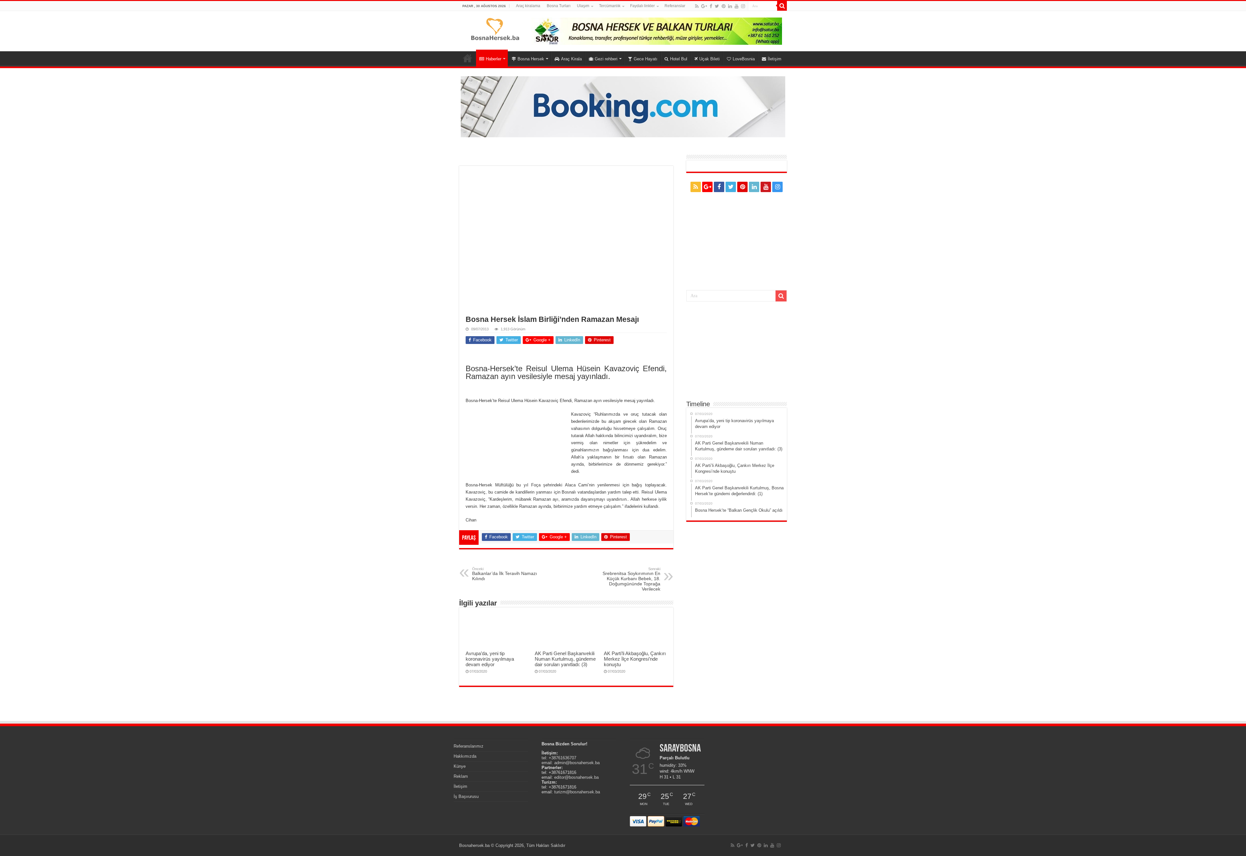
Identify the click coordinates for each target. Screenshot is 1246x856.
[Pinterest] (723, 6)
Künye (460, 766)
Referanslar (675, 6)
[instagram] (743, 6)
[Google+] (704, 6)
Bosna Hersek (531, 58)
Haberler (493, 58)
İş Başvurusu (466, 796)
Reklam (461, 776)
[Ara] (782, 6)
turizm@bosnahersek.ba (577, 791)
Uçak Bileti (709, 58)
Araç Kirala (571, 58)
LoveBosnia (744, 58)
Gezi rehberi (606, 58)
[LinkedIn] (730, 6)
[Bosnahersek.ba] (494, 28)
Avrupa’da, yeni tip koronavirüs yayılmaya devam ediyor (490, 659)
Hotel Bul (678, 58)
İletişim (774, 58)
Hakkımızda (465, 756)
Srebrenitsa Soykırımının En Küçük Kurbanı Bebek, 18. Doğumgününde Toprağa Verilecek (631, 579)
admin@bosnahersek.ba (577, 762)
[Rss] (696, 6)
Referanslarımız (468, 746)
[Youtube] (736, 6)
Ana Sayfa (467, 58)
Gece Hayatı (645, 58)
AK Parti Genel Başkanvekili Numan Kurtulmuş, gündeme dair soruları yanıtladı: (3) (565, 659)
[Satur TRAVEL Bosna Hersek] (656, 30)
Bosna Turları (558, 6)
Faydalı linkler (642, 6)
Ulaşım (583, 6)
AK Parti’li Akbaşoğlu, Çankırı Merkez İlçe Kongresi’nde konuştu (635, 659)
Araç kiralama (528, 6)
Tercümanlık (609, 6)
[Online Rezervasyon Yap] (623, 106)
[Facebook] (711, 6)
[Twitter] (717, 6)
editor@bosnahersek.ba (576, 777)
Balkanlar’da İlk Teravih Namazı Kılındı (504, 574)
